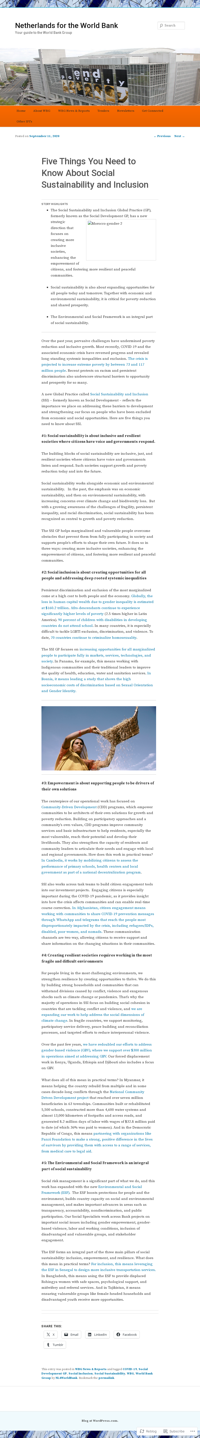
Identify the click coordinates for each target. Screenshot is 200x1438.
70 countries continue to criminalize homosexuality (93, 637)
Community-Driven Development (69, 807)
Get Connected (152, 111)
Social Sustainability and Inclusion (119, 394)
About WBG (41, 111)
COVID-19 (130, 1369)
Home (21, 111)
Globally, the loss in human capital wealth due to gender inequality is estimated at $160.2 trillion (97, 602)
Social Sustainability (109, 1373)
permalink (106, 1378)
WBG (130, 1373)
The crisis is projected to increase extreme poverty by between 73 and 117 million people (94, 364)
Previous (162, 136)
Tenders (103, 111)
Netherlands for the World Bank (66, 25)
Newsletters (125, 111)
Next (179, 136)
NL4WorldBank (66, 1378)
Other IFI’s (24, 121)
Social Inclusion (81, 1373)
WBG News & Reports (74, 111)
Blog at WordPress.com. (100, 1421)
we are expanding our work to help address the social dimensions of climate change (92, 1015)
